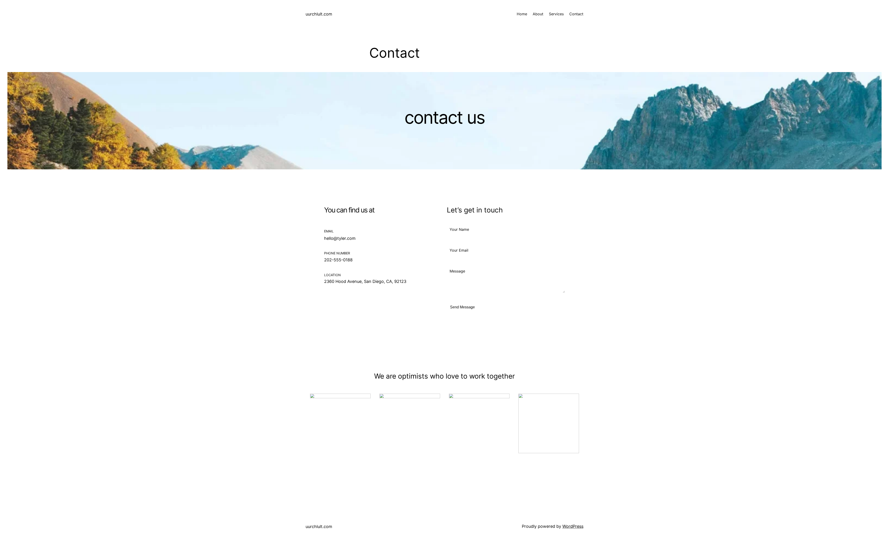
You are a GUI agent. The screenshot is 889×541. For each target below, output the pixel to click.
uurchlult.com (319, 14)
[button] (329, 299)
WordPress (572, 526)
